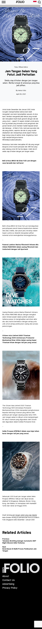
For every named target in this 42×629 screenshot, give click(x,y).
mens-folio (22, 90)
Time (16, 67)
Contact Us (8, 580)
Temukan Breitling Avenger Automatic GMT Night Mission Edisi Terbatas (19, 542)
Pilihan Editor (23, 67)
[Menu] (3, 2)
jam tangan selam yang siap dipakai (24, 515)
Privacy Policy (9, 588)
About (5, 576)
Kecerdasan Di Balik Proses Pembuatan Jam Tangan (19, 550)
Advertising (8, 584)
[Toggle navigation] (39, 2)
